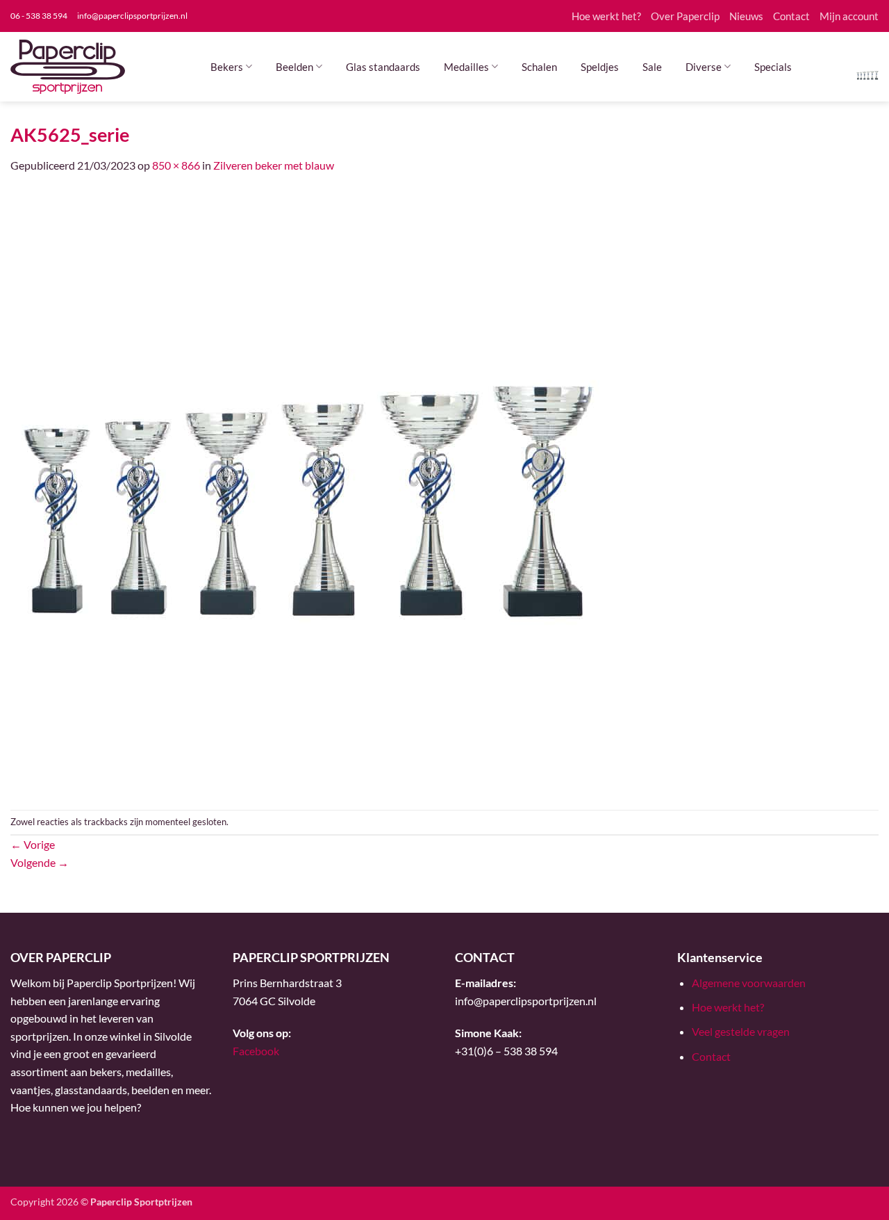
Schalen (539, 66)
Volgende (39, 862)
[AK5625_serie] (305, 490)
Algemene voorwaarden (749, 982)
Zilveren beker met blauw (273, 165)
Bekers (226, 66)
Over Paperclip (685, 16)
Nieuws (746, 16)
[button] (867, 73)
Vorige (32, 844)
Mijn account (849, 16)
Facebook (256, 1050)
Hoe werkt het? (606, 16)
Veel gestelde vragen (741, 1031)
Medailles (466, 66)
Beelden (294, 66)
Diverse (704, 66)
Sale (652, 66)
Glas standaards (383, 66)
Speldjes (600, 66)
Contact (791, 16)
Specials (773, 66)
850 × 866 (176, 165)
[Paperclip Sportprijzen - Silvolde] (67, 67)
